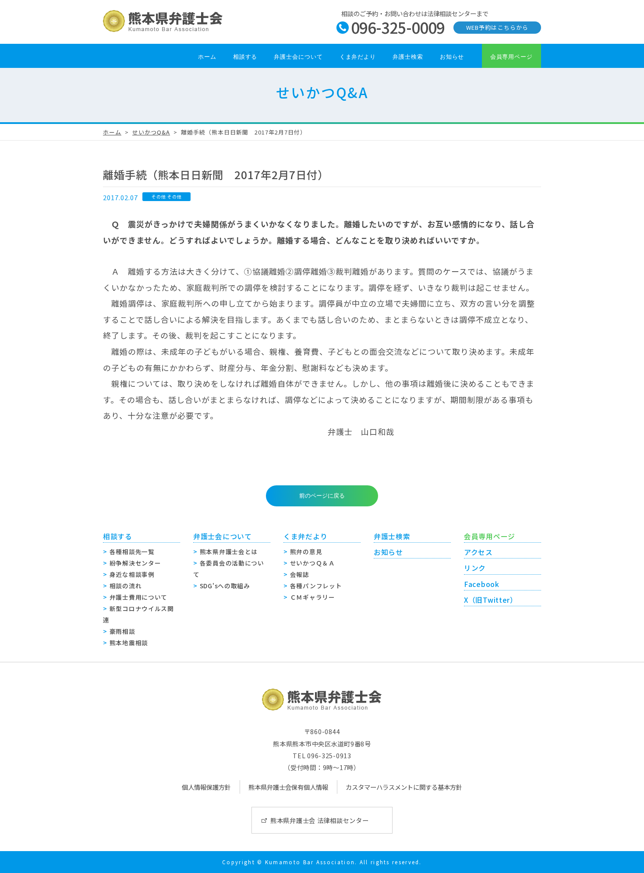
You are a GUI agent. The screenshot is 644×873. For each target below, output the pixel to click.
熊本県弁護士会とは (229, 551)
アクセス (478, 552)
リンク (475, 568)
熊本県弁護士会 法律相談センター (319, 820)
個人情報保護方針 (206, 787)
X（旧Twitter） (490, 600)
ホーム (207, 56)
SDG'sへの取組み (225, 585)
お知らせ (452, 56)
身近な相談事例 (132, 574)
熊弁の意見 (306, 551)
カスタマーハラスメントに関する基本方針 (404, 787)
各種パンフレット (316, 585)
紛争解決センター (135, 562)
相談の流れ (126, 585)
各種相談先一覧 (132, 551)
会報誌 (299, 574)
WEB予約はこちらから (497, 27)
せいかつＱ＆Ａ (312, 562)
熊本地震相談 (129, 642)
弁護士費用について (138, 597)
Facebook (481, 584)
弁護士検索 (408, 56)
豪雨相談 (122, 631)
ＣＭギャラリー (312, 597)
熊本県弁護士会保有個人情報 (288, 787)
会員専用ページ (511, 56)
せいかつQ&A (151, 132)
